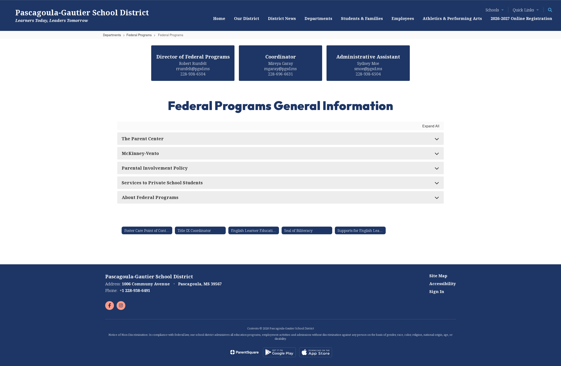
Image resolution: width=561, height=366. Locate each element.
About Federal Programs (150, 197)
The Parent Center (143, 139)
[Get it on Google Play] (279, 352)
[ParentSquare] (244, 352)
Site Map (438, 275)
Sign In (436, 291)
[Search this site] (550, 10)
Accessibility (442, 283)
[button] (495, 9)
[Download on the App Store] (315, 352)
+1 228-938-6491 (135, 290)
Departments (112, 35)
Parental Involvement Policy (155, 168)
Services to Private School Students (162, 183)
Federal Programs (139, 35)
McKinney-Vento (140, 153)
